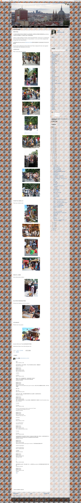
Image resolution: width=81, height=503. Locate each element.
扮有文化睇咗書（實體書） (27, 26)
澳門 (52, 100)
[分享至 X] (28, 350)
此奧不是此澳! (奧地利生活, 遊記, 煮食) (28, 5)
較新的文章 (15, 493)
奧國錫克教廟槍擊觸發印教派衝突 (59, 171)
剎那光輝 (54, 209)
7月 (54, 161)
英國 (52, 97)
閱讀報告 (53, 63)
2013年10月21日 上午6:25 (24, 358)
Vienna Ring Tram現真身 (57, 211)
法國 (52, 75)
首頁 (14, 26)
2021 (54, 135)
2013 (54, 147)
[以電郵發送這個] (26, 350)
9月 (54, 158)
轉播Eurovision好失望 (57, 192)
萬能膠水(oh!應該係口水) (57, 206)
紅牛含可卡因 (55, 165)
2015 (54, 144)
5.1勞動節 (55, 218)
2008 (54, 228)
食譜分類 (18, 26)
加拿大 (53, 87)
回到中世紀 (55, 181)
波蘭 (52, 84)
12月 (54, 154)
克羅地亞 (53, 71)
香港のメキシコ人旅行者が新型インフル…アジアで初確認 (60, 220)
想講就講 (53, 59)
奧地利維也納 (54, 55)
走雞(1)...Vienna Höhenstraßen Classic (60, 202)
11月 (54, 155)
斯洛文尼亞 (53, 80)
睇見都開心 (36, 26)
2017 (54, 141)
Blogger (43, 500)
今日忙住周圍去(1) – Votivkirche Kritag (60, 178)
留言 (54, 115)
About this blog (42, 26)
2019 (54, 138)
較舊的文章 (46, 493)
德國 (52, 62)
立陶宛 (53, 89)
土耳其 (53, 101)
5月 (54, 164)
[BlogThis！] (27, 350)
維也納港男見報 (56, 189)
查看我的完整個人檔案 (60, 32)
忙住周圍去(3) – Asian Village (58, 175)
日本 (52, 74)
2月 (54, 225)
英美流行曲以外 (54, 76)
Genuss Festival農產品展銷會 (58, 205)
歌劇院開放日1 (55, 174)
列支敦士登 (53, 104)
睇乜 (52, 67)
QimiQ (54, 208)
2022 (54, 134)
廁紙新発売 (55, 184)
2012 (54, 148)
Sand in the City (56, 195)
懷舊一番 (53, 88)
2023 (54, 132)
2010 (54, 151)
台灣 (52, 105)
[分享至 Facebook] (29, 350)
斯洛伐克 (53, 91)
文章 (54, 113)
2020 (54, 137)
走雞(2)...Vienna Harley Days (58, 201)
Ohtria (17, 358)
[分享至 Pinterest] (30, 350)
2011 (54, 150)
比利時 (53, 79)
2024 (54, 131)
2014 (54, 145)
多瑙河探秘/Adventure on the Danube (59, 212)
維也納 (53, 108)
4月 (54, 222)
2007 (54, 230)
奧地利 (53, 58)
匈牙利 (53, 72)
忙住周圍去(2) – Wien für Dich (58, 177)
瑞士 (52, 93)
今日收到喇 (55, 188)
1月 (54, 226)
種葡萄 (54, 198)
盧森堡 (53, 96)
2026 (54, 128)
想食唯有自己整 (54, 54)
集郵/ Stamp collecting (57, 168)
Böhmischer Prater (28, 42)
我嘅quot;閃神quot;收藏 (56, 83)
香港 (52, 66)
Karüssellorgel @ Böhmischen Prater (59, 199)
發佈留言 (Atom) (18, 495)
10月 (54, 157)
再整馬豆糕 (55, 215)
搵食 (52, 68)
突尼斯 (53, 92)
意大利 (53, 70)
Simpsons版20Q (56, 196)
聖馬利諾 (53, 109)
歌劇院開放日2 (55, 172)
